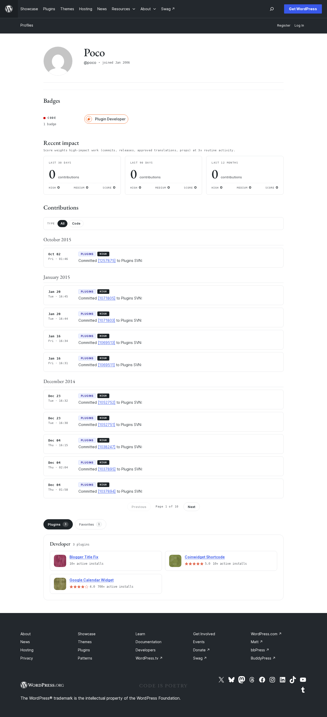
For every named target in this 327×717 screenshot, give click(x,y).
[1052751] (106, 424)
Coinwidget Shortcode (205, 557)
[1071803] (106, 320)
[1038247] (106, 447)
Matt (257, 642)
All (62, 223)
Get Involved (204, 634)
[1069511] (106, 365)
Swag (200, 658)
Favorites (89, 524)
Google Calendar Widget (91, 580)
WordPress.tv (149, 658)
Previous (139, 507)
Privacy (26, 658)
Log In (299, 25)
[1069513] (106, 342)
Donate (201, 650)
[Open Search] (272, 9)
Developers (146, 650)
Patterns (85, 658)
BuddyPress (263, 658)
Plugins (57, 524)
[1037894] (107, 491)
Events (199, 642)
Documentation (148, 642)
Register (283, 25)
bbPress (260, 650)
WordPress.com (266, 634)
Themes (85, 642)
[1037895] (107, 469)
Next (191, 507)
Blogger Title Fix (83, 557)
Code (76, 223)
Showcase (87, 634)
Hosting (26, 650)
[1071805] (106, 298)
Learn (140, 634)
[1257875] (107, 260)
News (25, 642)
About (25, 634)
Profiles (26, 25)
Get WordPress (303, 9)
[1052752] (106, 402)
